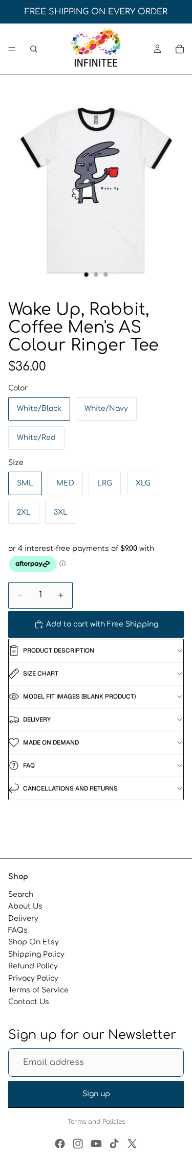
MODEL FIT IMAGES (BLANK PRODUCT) (79, 696)
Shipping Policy (36, 954)
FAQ (29, 765)
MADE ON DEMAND (51, 742)
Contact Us (28, 1002)
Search (20, 894)
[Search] (34, 49)
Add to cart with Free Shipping (102, 624)
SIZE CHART (40, 673)
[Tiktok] (114, 1144)
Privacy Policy (33, 978)
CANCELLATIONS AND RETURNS (70, 788)
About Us (25, 906)
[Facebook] (60, 1144)
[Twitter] (132, 1144)
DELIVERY (37, 719)
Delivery (23, 918)
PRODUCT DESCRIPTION (58, 650)
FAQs (18, 930)
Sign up (96, 1094)
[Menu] (12, 49)
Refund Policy (33, 966)
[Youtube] (96, 1144)
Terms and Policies (96, 1121)
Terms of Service (38, 990)
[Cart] (179, 49)
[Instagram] (78, 1144)
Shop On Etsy (33, 942)
